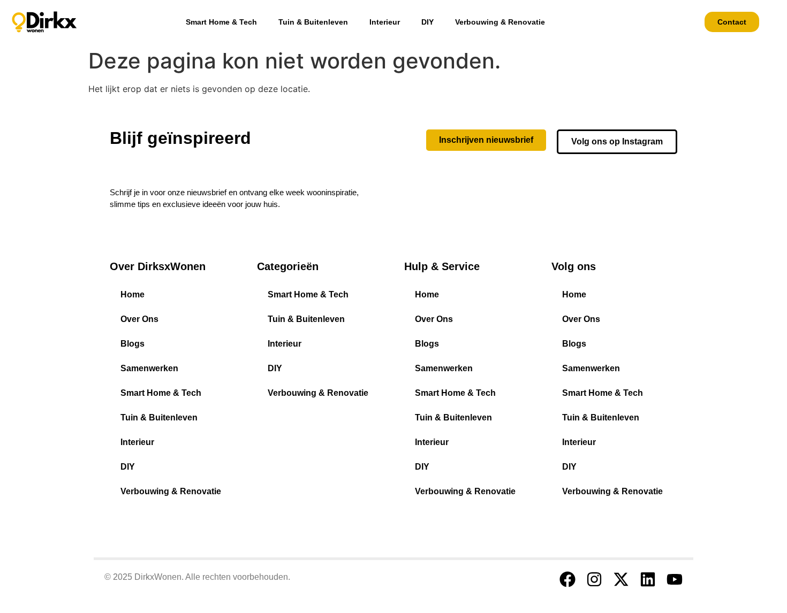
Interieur (384, 22)
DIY (427, 22)
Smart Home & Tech (221, 22)
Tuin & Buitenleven (313, 22)
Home (132, 294)
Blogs (132, 343)
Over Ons (139, 319)
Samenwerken (149, 368)
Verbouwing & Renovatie (500, 22)
